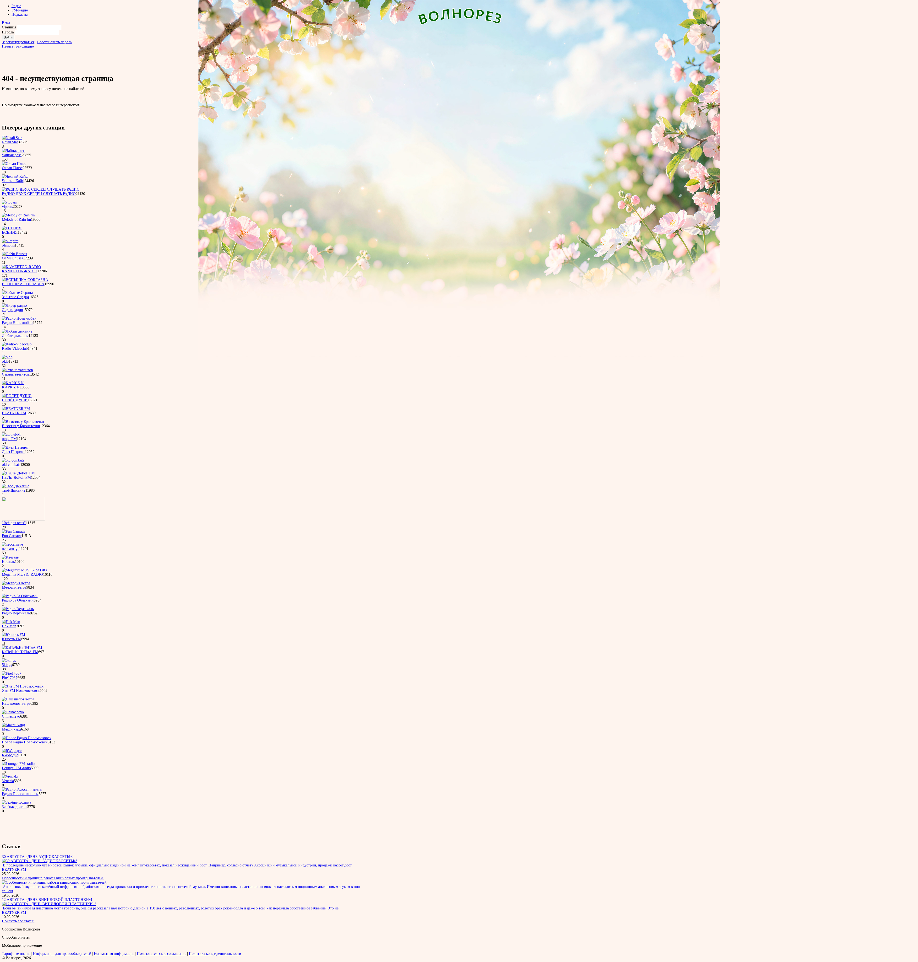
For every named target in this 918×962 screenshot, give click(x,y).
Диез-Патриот (13, 452)
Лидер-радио (12, 310)
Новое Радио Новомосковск (25, 742)
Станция (9, 27)
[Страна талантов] (17, 370)
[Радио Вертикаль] (18, 609)
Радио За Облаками (18, 600)
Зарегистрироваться (18, 42)
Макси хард (11, 729)
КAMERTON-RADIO (19, 271)
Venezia (8, 781)
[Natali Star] (12, 138)
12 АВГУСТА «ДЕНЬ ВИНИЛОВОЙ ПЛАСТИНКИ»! (47, 900)
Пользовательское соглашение (161, 953)
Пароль (8, 32)
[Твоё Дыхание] (15, 486)
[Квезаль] (10, 557)
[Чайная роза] (13, 151)
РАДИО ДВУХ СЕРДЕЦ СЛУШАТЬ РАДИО (39, 194)
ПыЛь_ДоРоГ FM (16, 477)
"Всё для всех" (14, 523)
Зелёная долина (14, 807)
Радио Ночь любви (17, 323)
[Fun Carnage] (13, 531)
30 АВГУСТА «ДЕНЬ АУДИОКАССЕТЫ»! (37, 857)
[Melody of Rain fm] (18, 215)
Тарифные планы (16, 953)
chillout (7, 891)
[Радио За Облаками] (20, 596)
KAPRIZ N (11, 387)
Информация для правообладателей (62, 953)
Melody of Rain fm (16, 219)
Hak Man (9, 626)
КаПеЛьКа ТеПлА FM (20, 652)
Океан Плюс (12, 168)
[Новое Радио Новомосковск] (26, 738)
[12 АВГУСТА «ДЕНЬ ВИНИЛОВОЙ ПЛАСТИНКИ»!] (49, 904)
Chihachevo (11, 716)
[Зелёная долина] (16, 802)
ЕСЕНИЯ (10, 232)
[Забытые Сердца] (17, 292)
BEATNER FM (14, 413)
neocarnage (10, 549)
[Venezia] (10, 776)
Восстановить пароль (54, 42)
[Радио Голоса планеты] (22, 789)
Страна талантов (15, 374)
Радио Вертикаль (16, 613)
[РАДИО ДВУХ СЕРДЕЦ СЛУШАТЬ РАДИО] (41, 189)
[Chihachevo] (13, 712)
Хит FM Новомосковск (21, 690)
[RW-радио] (12, 751)
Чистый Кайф (13, 181)
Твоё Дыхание (13, 490)
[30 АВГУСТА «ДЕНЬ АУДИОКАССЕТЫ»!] (39, 861)
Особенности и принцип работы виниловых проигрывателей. (53, 878)
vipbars (7, 206)
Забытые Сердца (15, 297)
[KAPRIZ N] (13, 383)
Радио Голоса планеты (20, 794)
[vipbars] (9, 202)
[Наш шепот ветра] (18, 699)
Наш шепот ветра (16, 703)
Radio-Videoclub (15, 348)
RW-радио (10, 755)
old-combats (11, 464)
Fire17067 (9, 678)
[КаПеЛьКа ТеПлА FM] (22, 647)
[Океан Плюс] (14, 163)
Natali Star (10, 142)
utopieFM (9, 439)
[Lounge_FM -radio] (18, 764)
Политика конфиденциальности (215, 953)
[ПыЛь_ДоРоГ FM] (18, 473)
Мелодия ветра (14, 587)
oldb (5, 361)
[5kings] (9, 660)
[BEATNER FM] (16, 409)
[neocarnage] (12, 544)
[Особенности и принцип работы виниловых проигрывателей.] (55, 882)
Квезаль (8, 561)
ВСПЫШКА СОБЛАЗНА (23, 284)
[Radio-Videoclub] (17, 344)
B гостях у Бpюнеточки (21, 426)
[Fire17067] (11, 673)
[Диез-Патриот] (15, 447)
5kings (7, 665)
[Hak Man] (11, 622)
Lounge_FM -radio (16, 768)
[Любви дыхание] (17, 331)
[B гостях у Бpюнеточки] (23, 421)
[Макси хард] (13, 725)
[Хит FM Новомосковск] (23, 686)
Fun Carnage (12, 536)
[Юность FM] (13, 635)
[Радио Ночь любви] (19, 318)
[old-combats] (13, 460)
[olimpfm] (10, 241)
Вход (6, 23)
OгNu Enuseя (12, 258)
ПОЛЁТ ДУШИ (15, 400)
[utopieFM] (11, 434)
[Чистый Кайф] (15, 176)
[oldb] (7, 357)
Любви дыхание (15, 335)
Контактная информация (114, 953)
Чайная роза (12, 155)
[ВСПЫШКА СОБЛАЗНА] (25, 280)
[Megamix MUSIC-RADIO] (24, 570)
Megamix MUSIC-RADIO (22, 574)
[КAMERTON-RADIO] (21, 267)
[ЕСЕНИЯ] (12, 228)
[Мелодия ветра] (16, 583)
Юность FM (11, 639)
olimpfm (8, 245)
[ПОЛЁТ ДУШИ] (17, 396)
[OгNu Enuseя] (14, 254)
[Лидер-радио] (14, 305)
